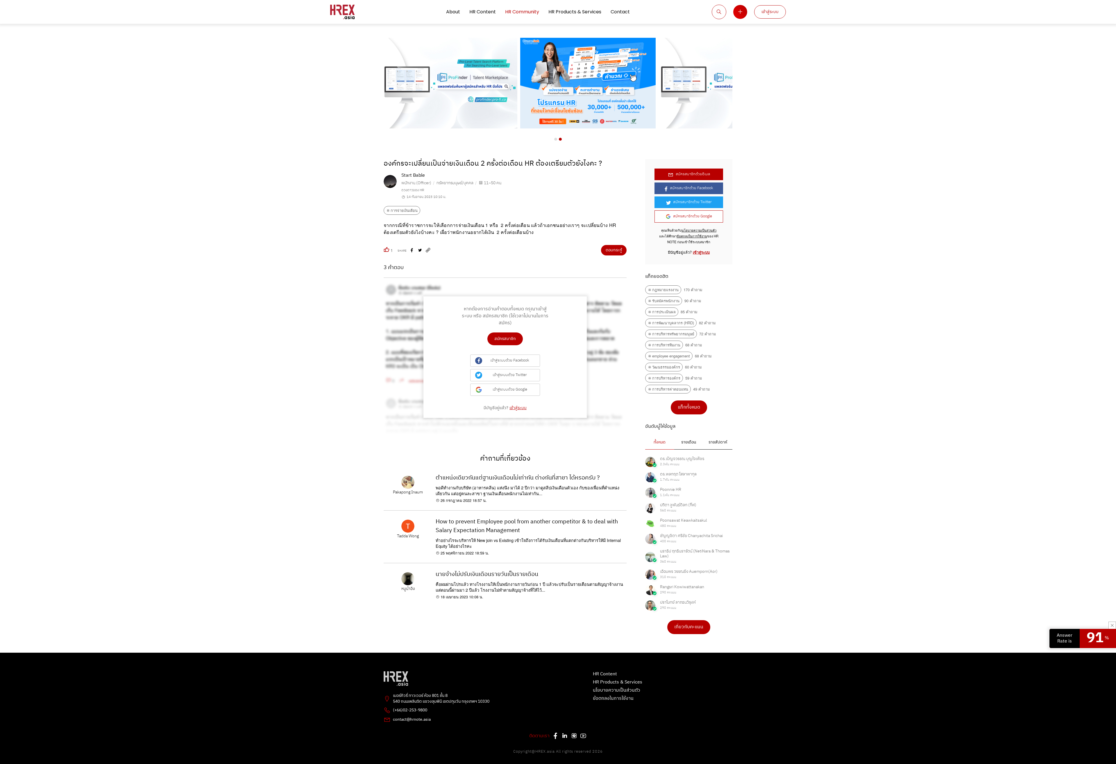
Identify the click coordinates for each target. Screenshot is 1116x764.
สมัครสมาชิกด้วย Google (692, 216)
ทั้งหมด (660, 442)
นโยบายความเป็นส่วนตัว (699, 230)
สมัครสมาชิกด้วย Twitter (692, 202)
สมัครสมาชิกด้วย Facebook (691, 188)
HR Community (522, 12)
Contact (620, 12)
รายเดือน (688, 442)
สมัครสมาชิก (505, 338)
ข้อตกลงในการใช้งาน (692, 236)
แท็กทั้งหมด (689, 407)
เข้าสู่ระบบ (770, 11)
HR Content (482, 12)
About (453, 12)
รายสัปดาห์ (718, 442)
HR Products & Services (574, 12)
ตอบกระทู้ (614, 250)
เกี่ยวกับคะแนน (688, 627)
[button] (555, 139)
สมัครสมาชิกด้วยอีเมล (693, 174)
